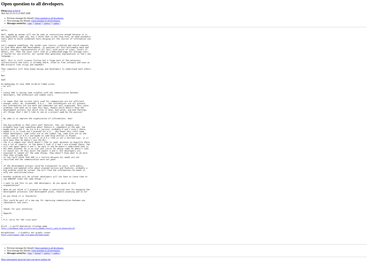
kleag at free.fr (13, 10)
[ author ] (56, 23)
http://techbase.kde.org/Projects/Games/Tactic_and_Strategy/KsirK (38, 228)
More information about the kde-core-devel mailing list (26, 259)
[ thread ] (38, 23)
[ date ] (30, 23)
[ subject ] (47, 23)
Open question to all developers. (49, 18)
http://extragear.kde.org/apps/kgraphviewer (25, 235)
